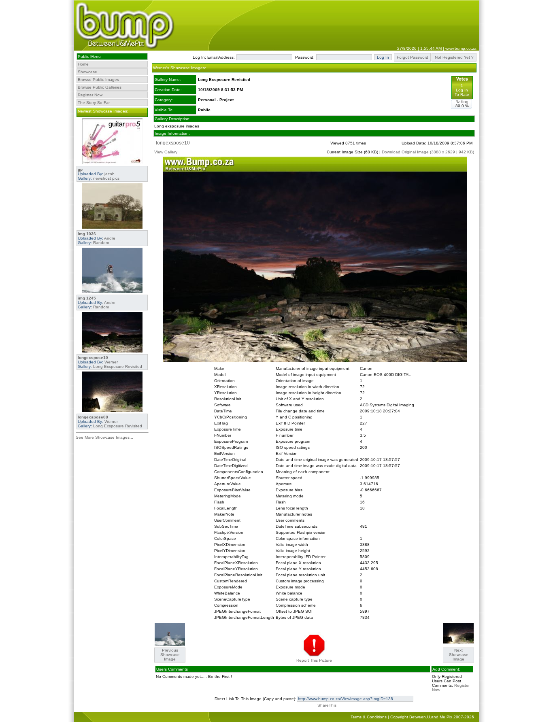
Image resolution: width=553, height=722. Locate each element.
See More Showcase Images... (104, 437)
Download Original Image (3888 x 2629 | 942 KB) (428, 152)
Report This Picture (314, 660)
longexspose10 (93, 357)
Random (101, 242)
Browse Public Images (98, 79)
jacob (109, 174)
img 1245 (87, 298)
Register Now (90, 95)
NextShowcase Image (458, 654)
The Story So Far (94, 102)
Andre (109, 238)
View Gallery (165, 152)
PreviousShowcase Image (170, 654)
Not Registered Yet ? (454, 57)
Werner (111, 362)
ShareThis (326, 705)
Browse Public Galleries (99, 87)
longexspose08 (93, 417)
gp (80, 169)
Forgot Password (412, 57)
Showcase (87, 72)
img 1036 (87, 233)
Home (83, 64)
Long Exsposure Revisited (117, 366)
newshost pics (106, 178)
